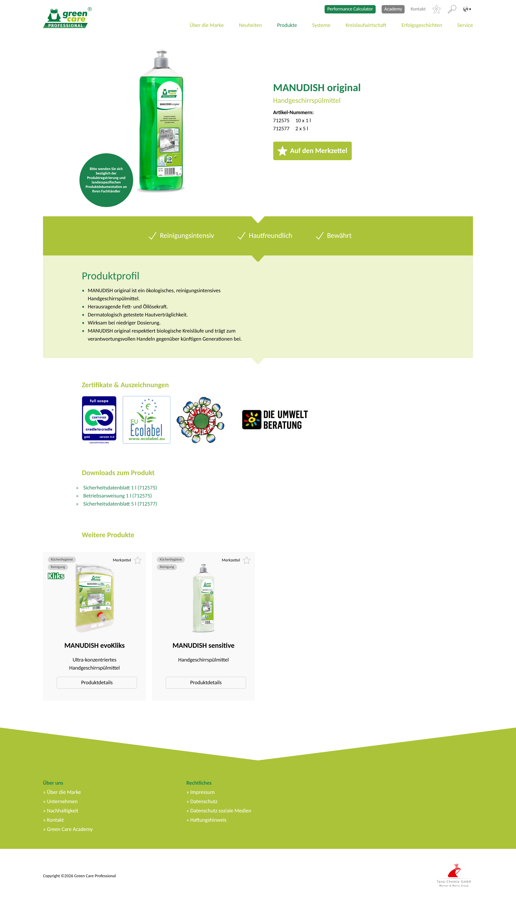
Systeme (321, 25)
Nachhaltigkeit (62, 810)
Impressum (202, 792)
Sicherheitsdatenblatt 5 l (120, 503)
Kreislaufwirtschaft (366, 25)
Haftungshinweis (208, 820)
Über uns (53, 783)
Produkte (287, 25)
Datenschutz (203, 801)
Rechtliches (198, 783)
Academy (393, 9)
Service (465, 25)
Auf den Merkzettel (318, 150)
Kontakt (418, 9)
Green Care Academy (70, 829)
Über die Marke (207, 25)
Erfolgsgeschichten (422, 25)
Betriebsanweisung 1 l (117, 495)
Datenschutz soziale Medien (220, 810)
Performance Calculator (350, 9)
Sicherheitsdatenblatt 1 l (120, 487)
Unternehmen (62, 801)
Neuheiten (250, 25)
